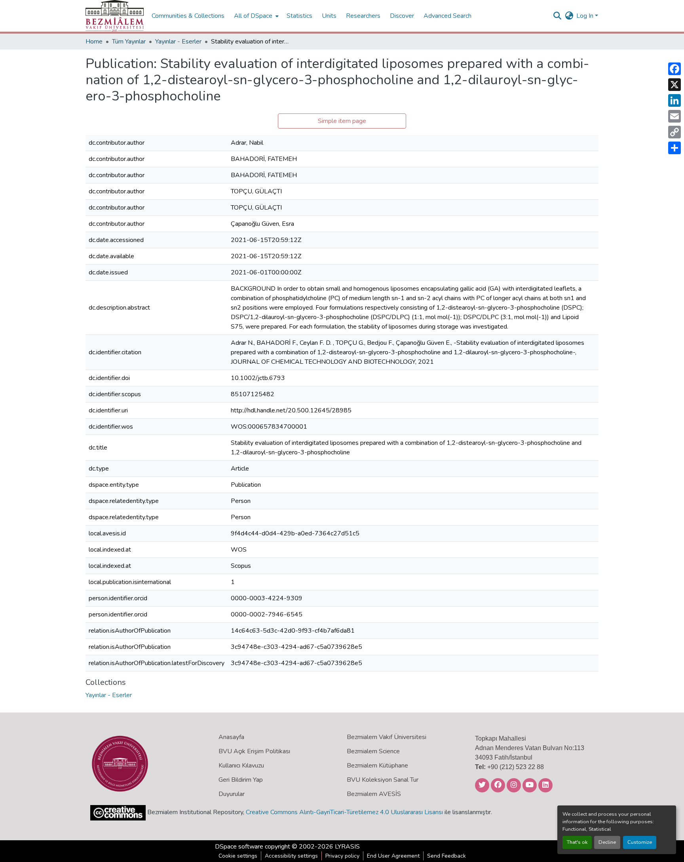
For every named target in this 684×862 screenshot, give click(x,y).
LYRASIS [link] (347, 846)
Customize (639, 842)
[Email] (674, 116)
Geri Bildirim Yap (240, 780)
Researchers (363, 15)
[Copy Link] (674, 132)
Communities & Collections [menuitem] (188, 15)
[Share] (674, 148)
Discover (402, 15)
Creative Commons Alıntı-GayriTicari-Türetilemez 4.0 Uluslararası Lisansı (344, 812)
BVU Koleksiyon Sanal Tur (382, 780)
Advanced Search (447, 15)
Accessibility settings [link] (291, 856)
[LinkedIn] (674, 100)
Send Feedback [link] (446, 856)
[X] (674, 85)
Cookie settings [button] (237, 856)
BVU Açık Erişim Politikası (254, 751)
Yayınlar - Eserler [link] (178, 41)
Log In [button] (585, 15)
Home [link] (94, 41)
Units (329, 15)
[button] (115, 16)
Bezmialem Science (373, 751)
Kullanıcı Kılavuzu (241, 765)
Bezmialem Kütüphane (377, 765)
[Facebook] (674, 69)
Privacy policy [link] (342, 856)
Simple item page (342, 121)
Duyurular (231, 794)
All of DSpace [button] (253, 15)
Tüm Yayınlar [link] (129, 41)
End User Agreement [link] (393, 856)
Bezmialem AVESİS (374, 794)
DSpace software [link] (239, 846)
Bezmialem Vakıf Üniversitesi (386, 737)
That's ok (577, 842)
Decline (607, 842)
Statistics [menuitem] (299, 15)
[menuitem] (255, 16)
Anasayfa (231, 737)
